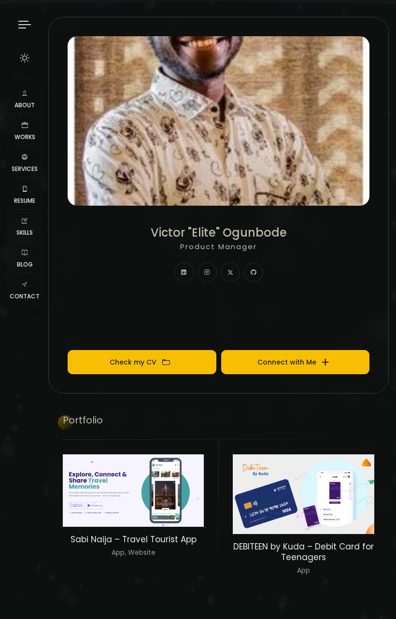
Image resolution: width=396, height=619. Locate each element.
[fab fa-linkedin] (184, 272)
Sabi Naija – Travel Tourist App (134, 539)
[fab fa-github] (253, 272)
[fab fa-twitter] (230, 272)
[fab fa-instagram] (207, 272)
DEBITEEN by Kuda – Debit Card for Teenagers (303, 552)
